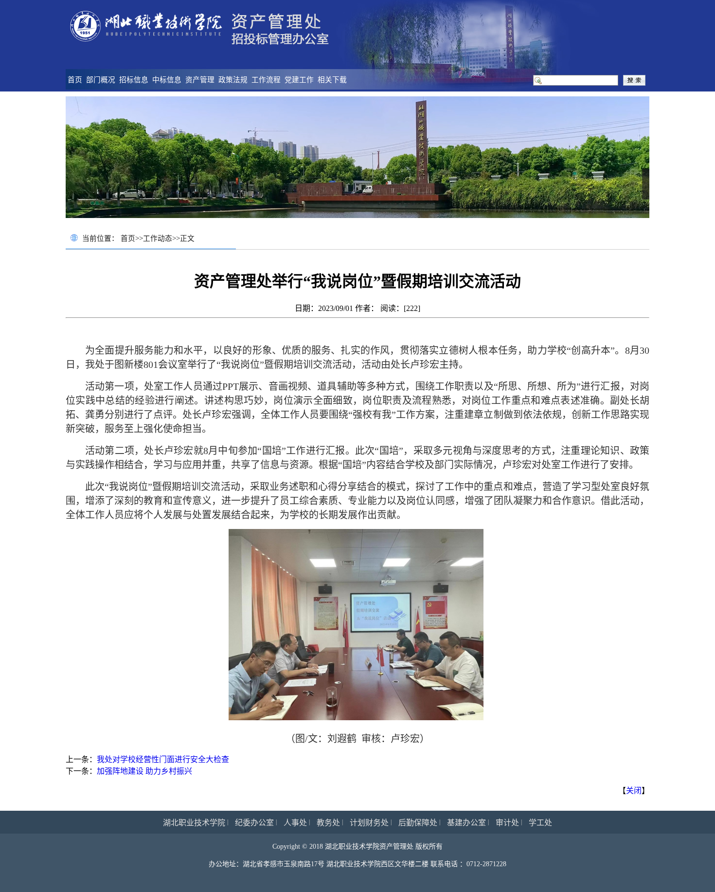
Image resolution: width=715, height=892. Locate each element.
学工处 (540, 823)
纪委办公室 (254, 823)
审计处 (507, 823)
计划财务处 (369, 823)
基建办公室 (466, 823)
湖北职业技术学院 (194, 823)
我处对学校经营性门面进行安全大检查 (163, 759)
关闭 (634, 790)
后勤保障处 (417, 823)
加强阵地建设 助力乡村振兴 (144, 771)
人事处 (295, 823)
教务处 (328, 823)
